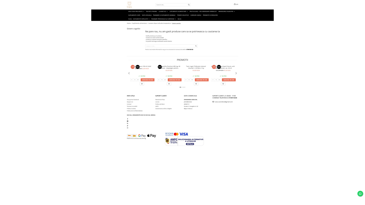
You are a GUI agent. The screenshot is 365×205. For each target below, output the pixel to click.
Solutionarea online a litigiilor (163, 108)
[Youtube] (127, 121)
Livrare (157, 102)
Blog (179, 19)
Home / (129, 23)
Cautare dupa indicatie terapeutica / (160, 23)
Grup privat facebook (133, 99)
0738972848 (233, 98)
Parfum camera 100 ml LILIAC (142, 66)
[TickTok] (127, 125)
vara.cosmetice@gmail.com (224, 102)
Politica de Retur (160, 104)
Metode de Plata (160, 99)
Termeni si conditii (132, 106)
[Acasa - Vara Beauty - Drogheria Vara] (136, 4)
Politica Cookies (131, 108)
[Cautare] (189, 4)
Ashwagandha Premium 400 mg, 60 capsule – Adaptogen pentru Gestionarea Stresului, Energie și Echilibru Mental (169, 67)
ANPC (157, 106)
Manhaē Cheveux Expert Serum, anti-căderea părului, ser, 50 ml (223, 67)
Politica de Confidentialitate (134, 111)
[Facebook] (127, 119)
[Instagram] (127, 128)
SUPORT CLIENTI (161, 96)
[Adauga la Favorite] (142, 83)
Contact (129, 104)
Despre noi (130, 102)
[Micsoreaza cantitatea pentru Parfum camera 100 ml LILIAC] (131, 79)
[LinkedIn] (127, 123)
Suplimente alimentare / (140, 23)
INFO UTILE (131, 96)
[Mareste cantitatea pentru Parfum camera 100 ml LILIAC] (138, 79)
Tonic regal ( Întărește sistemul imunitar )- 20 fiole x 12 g (196, 67)
